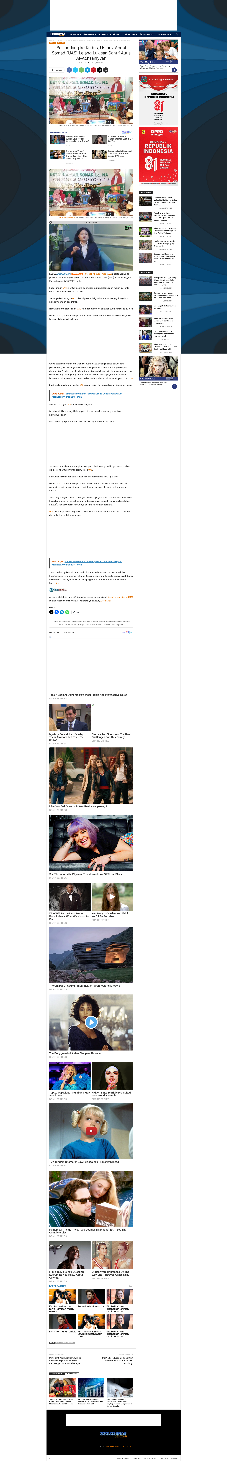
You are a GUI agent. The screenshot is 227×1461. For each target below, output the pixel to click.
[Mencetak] (105, 70)
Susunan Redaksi (123, 1458)
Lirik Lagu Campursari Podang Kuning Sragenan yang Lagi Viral (164, 333)
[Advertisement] (91, 342)
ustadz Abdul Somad (67, 1343)
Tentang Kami (136, 1458)
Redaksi (87, 63)
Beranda (52, 40)
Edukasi (164, 34)
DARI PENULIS (72, 1374)
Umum (75, 34)
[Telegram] (87, 70)
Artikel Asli (105, 600)
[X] (75, 70)
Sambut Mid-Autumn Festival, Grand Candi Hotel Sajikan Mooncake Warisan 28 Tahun (61, 1401)
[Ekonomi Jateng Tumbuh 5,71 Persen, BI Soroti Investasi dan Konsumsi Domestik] (91, 1387)
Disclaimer (174, 1458)
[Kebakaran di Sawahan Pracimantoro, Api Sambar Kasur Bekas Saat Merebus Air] (145, 258)
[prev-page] (129, 1373)
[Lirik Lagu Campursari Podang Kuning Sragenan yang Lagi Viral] (145, 335)
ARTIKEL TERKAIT (57, 1374)
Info (117, 34)
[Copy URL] (111, 70)
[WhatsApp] (81, 70)
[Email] (99, 70)
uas (57, 1343)
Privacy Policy (163, 1458)
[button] (177, 34)
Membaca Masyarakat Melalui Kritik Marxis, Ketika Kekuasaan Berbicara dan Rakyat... (165, 201)
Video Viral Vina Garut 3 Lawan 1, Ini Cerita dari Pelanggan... (163, 320)
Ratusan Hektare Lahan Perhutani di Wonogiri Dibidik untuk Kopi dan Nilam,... (166, 295)
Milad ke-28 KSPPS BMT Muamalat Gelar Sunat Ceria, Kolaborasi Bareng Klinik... (165, 346)
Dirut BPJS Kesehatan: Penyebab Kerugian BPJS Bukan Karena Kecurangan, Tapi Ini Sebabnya (65, 1360)
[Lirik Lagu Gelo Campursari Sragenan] (145, 309)
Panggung (147, 34)
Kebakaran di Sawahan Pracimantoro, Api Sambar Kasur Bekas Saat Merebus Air (165, 257)
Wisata (105, 34)
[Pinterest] (93, 70)
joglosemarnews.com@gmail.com (119, 1446)
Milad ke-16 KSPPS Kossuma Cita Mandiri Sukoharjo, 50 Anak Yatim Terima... (165, 230)
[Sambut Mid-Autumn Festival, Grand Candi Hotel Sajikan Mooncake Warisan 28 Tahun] (62, 1387)
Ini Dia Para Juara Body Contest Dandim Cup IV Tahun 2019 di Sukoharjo (117, 1360)
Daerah (90, 34)
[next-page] (132, 1373)
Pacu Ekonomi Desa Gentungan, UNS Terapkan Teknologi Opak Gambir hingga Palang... (164, 216)
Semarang (67, 40)
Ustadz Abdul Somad (65, 217)
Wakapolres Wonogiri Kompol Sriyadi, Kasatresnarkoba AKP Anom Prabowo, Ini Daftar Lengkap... (166, 281)
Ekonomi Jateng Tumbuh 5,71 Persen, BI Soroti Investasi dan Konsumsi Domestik (90, 1401)
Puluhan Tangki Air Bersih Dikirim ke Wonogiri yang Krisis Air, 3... (164, 243)
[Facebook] (69, 70)
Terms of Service (150, 1458)
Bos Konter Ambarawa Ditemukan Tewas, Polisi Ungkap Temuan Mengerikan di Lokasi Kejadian (119, 1402)
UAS (73, 217)
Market (131, 34)
